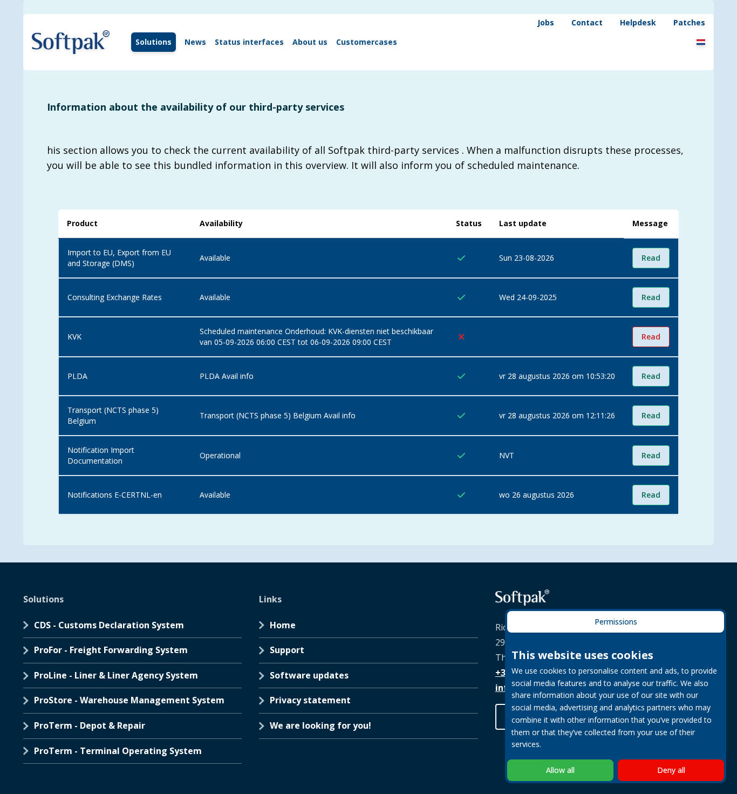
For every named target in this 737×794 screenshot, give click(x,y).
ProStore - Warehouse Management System (129, 700)
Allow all (560, 770)
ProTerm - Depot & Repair (89, 725)
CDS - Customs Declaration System (109, 625)
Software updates (309, 675)
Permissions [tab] (616, 621)
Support (287, 650)
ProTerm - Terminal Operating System (118, 751)
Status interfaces (249, 42)
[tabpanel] (615, 698)
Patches (689, 22)
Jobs (545, 22)
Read (651, 258)
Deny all (671, 770)
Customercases (366, 42)
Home (283, 625)
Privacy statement (310, 700)
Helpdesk (638, 22)
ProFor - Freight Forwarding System (111, 650)
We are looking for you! (320, 725)
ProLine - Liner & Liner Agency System (116, 675)
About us (309, 42)
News (195, 42)
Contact (587, 22)
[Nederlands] (701, 42)
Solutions (153, 42)
